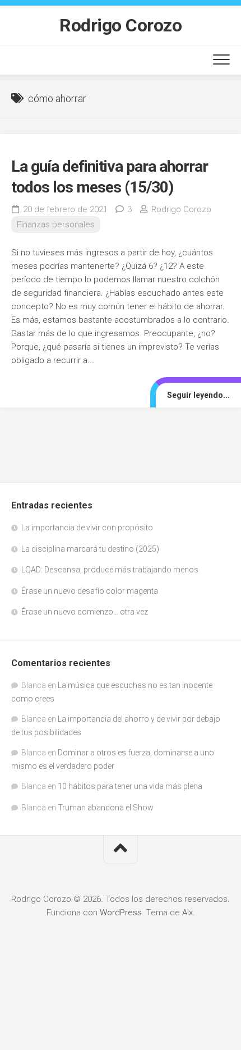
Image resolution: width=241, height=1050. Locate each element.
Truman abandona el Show (106, 807)
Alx (187, 912)
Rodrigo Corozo (120, 25)
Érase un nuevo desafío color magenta (89, 590)
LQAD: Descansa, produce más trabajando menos (109, 569)
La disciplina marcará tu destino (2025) (90, 548)
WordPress (121, 912)
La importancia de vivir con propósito (87, 527)
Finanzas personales (56, 224)
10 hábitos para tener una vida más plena (130, 786)
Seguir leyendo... (198, 395)
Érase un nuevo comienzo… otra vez (84, 611)
